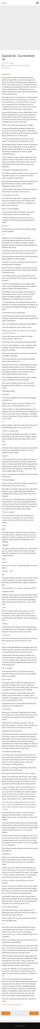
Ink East (3, 3)
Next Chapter (17, 1004)
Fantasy (11, 63)
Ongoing (27, 65)
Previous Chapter (7, 1004)
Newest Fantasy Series (16, 65)
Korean (6, 65)
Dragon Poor (6, 74)
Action (6, 63)
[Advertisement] (20, 28)
